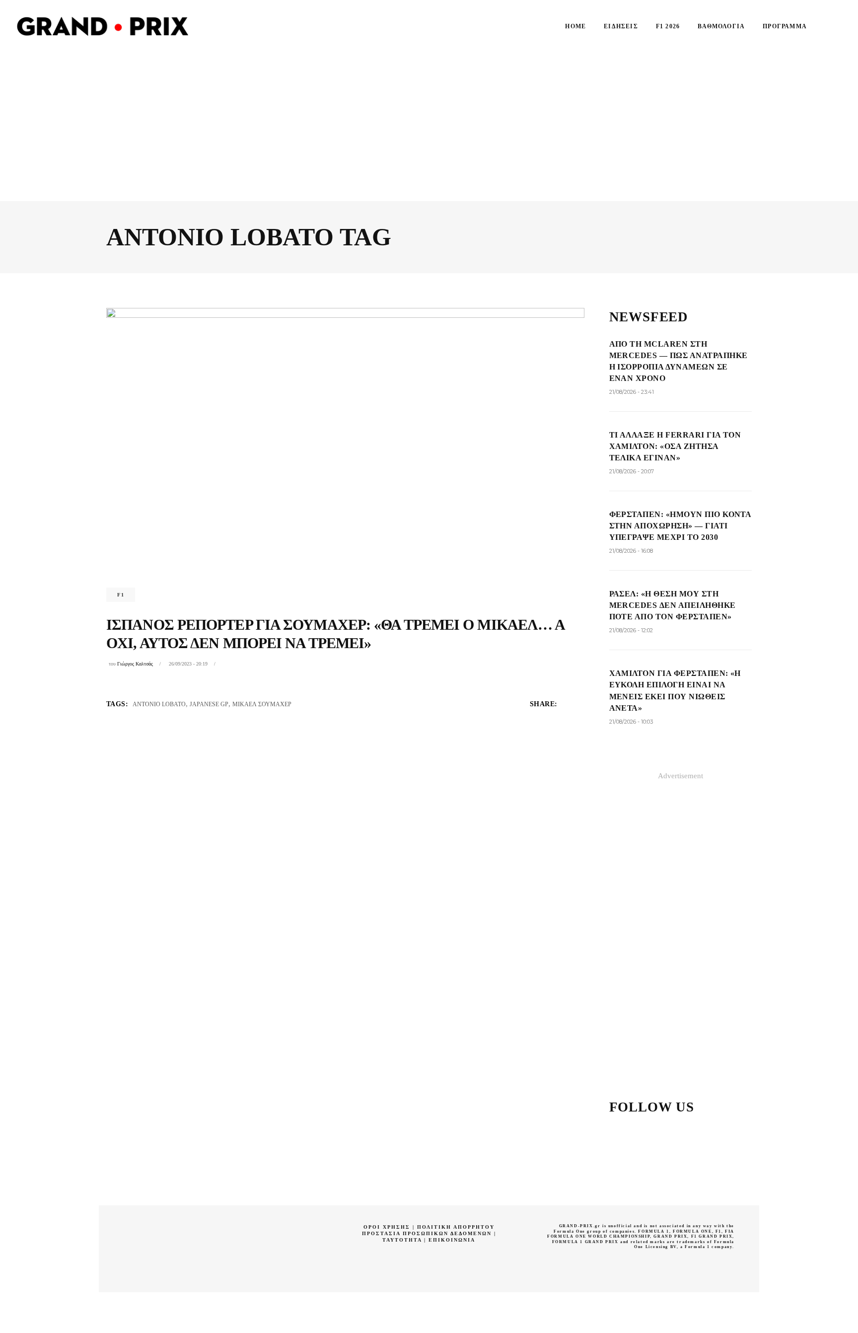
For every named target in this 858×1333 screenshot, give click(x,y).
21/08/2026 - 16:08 (631, 550)
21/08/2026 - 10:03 (631, 721)
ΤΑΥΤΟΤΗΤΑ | (405, 1240)
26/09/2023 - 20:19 (188, 663)
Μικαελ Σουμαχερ (261, 704)
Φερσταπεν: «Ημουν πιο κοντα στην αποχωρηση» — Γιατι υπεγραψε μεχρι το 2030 (680, 525)
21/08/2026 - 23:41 (631, 391)
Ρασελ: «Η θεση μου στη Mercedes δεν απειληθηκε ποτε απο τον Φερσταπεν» (672, 605)
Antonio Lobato (159, 704)
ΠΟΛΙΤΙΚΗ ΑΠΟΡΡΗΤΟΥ (456, 1227)
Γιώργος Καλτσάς (135, 663)
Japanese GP (209, 704)
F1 (120, 594)
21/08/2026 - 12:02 (631, 630)
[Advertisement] (429, 126)
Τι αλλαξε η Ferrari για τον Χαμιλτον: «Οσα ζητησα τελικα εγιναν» (675, 446)
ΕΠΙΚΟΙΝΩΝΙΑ (452, 1240)
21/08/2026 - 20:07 (631, 471)
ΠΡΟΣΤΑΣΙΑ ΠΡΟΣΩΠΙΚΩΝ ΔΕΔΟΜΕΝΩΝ (427, 1233)
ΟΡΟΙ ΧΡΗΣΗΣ (386, 1227)
